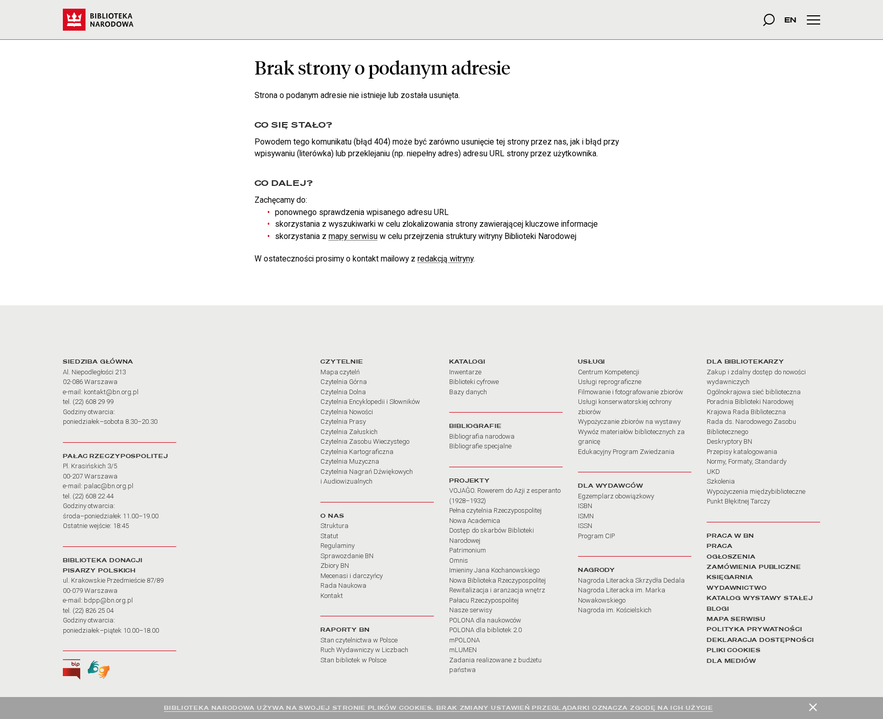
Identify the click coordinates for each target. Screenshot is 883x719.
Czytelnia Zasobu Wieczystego (364, 441)
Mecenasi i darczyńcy (351, 576)
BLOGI (718, 609)
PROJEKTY (469, 480)
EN (790, 20)
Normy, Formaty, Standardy (746, 461)
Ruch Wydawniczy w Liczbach (364, 650)
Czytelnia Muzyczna (349, 461)
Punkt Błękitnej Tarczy (738, 501)
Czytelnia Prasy (343, 421)
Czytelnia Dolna (343, 392)
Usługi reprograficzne (609, 382)
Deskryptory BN (729, 441)
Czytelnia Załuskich (349, 432)
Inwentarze (465, 372)
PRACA (719, 546)
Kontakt (331, 596)
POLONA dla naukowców (485, 620)
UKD (713, 471)
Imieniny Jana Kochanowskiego (494, 570)
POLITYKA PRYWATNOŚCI (754, 629)
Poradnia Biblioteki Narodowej (750, 401)
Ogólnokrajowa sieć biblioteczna (754, 392)
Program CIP (596, 536)
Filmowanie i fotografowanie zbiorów (630, 392)
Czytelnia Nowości (346, 412)
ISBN (585, 506)
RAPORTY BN (345, 630)
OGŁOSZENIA (731, 557)
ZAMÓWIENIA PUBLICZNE (754, 567)
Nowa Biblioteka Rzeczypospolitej (497, 580)
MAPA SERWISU (736, 619)
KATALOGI (467, 361)
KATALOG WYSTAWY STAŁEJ (760, 598)
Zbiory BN (334, 565)
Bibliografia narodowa (482, 436)
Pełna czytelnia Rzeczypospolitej (495, 510)
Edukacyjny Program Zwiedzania (626, 452)
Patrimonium (467, 550)
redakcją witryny (445, 258)
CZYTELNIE (341, 361)
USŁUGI (591, 361)
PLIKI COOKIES (734, 650)
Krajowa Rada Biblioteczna (746, 412)
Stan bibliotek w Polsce (353, 660)
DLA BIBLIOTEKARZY (745, 361)
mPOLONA (464, 640)
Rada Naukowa (343, 585)
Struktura (334, 526)
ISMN (586, 516)
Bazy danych (468, 392)
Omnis (458, 560)
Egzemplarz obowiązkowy (616, 496)
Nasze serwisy (470, 610)
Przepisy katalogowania (742, 452)
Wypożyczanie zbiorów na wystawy (629, 421)
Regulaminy (337, 545)
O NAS (332, 516)
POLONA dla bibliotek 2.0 (485, 630)
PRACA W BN (730, 536)
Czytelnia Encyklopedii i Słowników (370, 401)
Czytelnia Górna (343, 382)
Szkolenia (721, 481)
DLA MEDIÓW (731, 661)
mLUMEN (463, 650)
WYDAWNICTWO (737, 588)
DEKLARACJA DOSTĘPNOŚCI (760, 640)
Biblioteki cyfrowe (474, 382)
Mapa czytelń (340, 372)
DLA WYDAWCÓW (610, 486)
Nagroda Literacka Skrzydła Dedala (631, 580)
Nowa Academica (474, 520)
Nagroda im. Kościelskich (615, 610)
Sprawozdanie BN (347, 556)
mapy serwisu (353, 236)
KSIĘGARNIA (730, 577)
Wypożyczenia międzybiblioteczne (756, 491)
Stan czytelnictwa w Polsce (359, 640)
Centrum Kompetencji (608, 372)
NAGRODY (596, 570)
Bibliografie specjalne (480, 446)
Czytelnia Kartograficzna (356, 452)
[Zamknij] (813, 707)
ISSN (585, 526)
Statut (329, 536)
